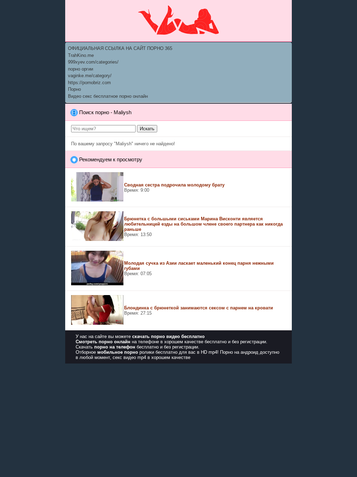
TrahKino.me (81, 55)
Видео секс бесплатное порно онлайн (108, 96)
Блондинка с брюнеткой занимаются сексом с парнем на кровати (198, 307)
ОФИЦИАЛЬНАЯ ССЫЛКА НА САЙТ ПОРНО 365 (120, 48)
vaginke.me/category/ (90, 75)
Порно (74, 89)
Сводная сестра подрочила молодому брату (174, 185)
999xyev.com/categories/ (93, 62)
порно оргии (80, 69)
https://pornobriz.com (89, 82)
